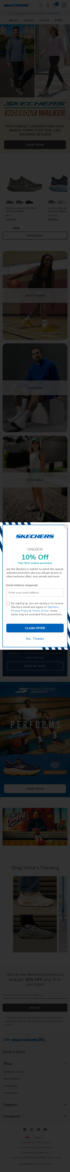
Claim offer (35, 628)
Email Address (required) (22, 585)
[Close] (66, 526)
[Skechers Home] (35, 536)
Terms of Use (40, 610)
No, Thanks (35, 639)
